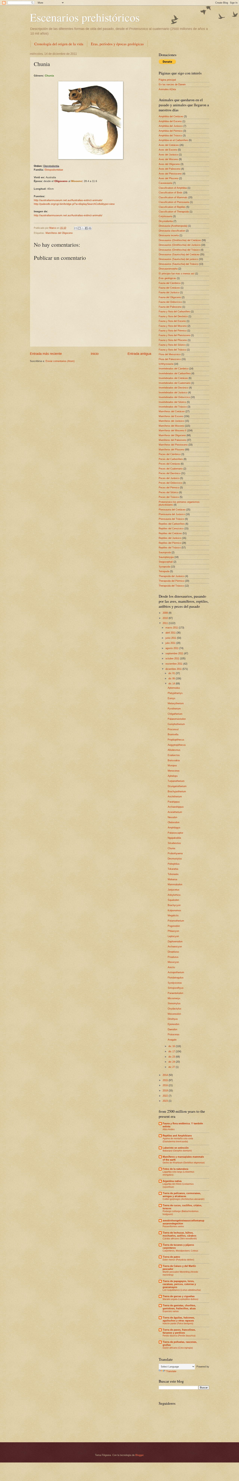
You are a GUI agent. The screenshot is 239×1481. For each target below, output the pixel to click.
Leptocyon (173, 936)
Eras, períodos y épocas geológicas (117, 43)
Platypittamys (175, 693)
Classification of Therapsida (174, 211)
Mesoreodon (174, 1013)
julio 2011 (170, 643)
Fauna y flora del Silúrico (172, 344)
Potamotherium (176, 920)
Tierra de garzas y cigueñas (179, 1296)
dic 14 (172, 683)
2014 (166, 1075)
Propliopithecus (176, 739)
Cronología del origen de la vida (58, 43)
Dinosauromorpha (168, 268)
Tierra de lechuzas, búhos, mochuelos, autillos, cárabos (179, 1234)
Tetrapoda (164, 571)
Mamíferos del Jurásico (171, 421)
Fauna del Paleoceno (170, 306)
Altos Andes (169, 1129)
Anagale (172, 1039)
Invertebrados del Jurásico (173, 392)
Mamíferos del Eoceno (171, 416)
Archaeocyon (175, 946)
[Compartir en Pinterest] (90, 228)
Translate (171, 1371)
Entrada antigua (139, 354)
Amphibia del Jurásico (171, 126)
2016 (166, 1085)
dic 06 (172, 678)
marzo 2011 (172, 627)
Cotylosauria (165, 216)
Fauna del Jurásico (169, 292)
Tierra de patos (171, 1256)
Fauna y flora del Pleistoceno (174, 335)
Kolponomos (174, 910)
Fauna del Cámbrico (169, 283)
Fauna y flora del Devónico (173, 316)
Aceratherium (175, 812)
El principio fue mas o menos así (176, 273)
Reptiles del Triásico (170, 547)
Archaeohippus (176, 806)
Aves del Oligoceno (169, 164)
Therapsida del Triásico (171, 585)
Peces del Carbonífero (171, 459)
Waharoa (172, 879)
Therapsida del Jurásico (171, 576)
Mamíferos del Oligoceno (59, 233)
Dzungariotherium (177, 786)
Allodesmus (174, 750)
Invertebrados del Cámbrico (173, 368)
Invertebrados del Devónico (173, 387)
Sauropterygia (166, 557)
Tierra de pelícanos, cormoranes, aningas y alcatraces (182, 1195)
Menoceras (174, 770)
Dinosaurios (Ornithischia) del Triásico (179, 249)
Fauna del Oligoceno (170, 297)
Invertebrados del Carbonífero (175, 373)
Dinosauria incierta (169, 235)
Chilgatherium (175, 713)
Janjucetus (173, 889)
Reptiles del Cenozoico (171, 528)
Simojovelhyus (176, 987)
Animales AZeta (167, 89)
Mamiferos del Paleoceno (172, 440)
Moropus (172, 765)
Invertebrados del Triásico (173, 406)
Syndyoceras (175, 982)
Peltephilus (174, 863)
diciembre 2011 (173, 669)
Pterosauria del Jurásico (172, 514)
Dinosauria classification (172, 230)
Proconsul (173, 729)
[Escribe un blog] (79, 228)
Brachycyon (174, 905)
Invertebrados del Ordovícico (174, 397)
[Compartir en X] (83, 228)
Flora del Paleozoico (170, 359)
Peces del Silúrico (168, 492)
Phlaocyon (173, 931)
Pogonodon (174, 926)
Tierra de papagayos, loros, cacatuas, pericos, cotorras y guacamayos (179, 1284)
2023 (166, 1100)
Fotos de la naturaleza (175, 1169)
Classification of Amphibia (173, 187)
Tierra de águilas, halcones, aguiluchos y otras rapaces (179, 1319)
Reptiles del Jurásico (170, 538)
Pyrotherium (174, 708)
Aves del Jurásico (168, 154)
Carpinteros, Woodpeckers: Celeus (180, 1250)
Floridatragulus (176, 977)
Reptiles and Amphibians (177, 1135)
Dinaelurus (173, 951)
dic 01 (172, 673)
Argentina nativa (172, 1181)
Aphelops (173, 776)
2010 (166, 618)
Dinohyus (173, 1019)
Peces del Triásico (169, 497)
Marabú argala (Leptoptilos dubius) (180, 1299)
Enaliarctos (174, 755)
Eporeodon (173, 1024)
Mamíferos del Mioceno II (172, 430)
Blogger (139, 1455)
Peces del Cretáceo (169, 463)
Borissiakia (174, 760)
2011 (166, 623)
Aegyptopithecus (177, 744)
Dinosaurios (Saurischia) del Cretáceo (179, 254)
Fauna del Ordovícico (170, 302)
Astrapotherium (176, 972)
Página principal (167, 79)
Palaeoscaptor (175, 832)
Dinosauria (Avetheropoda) (173, 225)
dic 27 (172, 1067)
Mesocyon (173, 962)
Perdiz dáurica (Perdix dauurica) (179, 1335)
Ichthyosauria (166, 363)
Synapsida (164, 566)
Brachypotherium (177, 791)
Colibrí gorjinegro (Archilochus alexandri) (183, 1199)
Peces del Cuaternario (171, 468)
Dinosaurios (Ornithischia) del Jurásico (179, 245)
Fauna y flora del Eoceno (172, 321)
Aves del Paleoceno (169, 168)
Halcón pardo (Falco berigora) (178, 1323)
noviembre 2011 (174, 663)
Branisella (173, 734)
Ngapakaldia (174, 837)
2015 (166, 1080)
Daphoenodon (175, 941)
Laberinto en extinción (176, 1147)
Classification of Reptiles (172, 207)
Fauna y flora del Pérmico (173, 330)
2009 (166, 612)
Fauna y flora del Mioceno (173, 326)
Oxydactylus (174, 1008)
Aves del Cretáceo (169, 145)
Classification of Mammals (173, 197)
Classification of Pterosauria (174, 202)
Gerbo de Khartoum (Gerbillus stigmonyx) (184, 1162)
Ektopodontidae (54, 169)
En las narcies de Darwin (172, 84)
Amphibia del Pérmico (170, 130)
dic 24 (172, 1061)
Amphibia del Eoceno (170, 121)
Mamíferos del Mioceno (171, 425)
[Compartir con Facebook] (86, 228)
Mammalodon (175, 884)
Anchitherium (175, 796)
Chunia (171, 848)
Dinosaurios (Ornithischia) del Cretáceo (180, 240)
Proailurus (173, 957)
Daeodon (172, 1029)
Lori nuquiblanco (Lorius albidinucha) (182, 1290)
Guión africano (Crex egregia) (178, 1348)
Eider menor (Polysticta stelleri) (178, 1259)
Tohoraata (173, 874)
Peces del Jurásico (169, 478)
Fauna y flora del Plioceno (173, 340)
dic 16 (172, 1046)
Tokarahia (173, 869)
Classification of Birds (170, 192)
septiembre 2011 (174, 653)
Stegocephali (166, 561)
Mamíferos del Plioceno (171, 449)
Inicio (95, 354)
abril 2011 (170, 632)
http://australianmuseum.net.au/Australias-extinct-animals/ (68, 200)
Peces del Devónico (169, 473)
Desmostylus (175, 858)
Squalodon (173, 900)
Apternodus (174, 687)
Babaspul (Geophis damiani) (177, 1150)
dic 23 (172, 1056)
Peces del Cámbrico (170, 454)
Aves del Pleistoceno (170, 173)
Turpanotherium (176, 781)
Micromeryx (174, 998)
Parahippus (174, 801)
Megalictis (173, 915)
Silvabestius (174, 843)
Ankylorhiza (174, 895)
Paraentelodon (175, 993)
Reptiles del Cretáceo (170, 533)
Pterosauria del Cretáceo (172, 509)
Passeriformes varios (173, 1226)
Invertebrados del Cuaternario (174, 383)
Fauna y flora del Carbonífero (174, 311)
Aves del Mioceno (168, 159)
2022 (166, 1095)
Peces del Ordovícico (170, 482)
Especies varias (171, 1311)
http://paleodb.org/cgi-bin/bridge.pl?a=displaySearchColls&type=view (74, 204)
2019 (166, 1090)
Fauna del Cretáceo (169, 287)
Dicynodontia (166, 221)
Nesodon (172, 817)
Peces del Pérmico (169, 487)
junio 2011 (171, 638)
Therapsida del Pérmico (171, 580)
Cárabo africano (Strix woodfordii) (180, 1238)
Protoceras (173, 1034)
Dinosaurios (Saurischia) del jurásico (178, 259)
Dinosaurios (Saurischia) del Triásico (178, 264)
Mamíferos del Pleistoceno (173, 444)
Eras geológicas (167, 278)
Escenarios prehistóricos (85, 17)
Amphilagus (174, 827)
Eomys (171, 698)
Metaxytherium (176, 703)
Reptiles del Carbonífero (172, 523)
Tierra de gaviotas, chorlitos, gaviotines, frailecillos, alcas (179, 1307)
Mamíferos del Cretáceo (172, 411)
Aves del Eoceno (168, 149)
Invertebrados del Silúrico (172, 402)
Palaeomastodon (177, 718)
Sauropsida (165, 552)
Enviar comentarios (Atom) (60, 361)
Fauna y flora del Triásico (172, 349)
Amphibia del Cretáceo (171, 116)
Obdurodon (173, 822)
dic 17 (172, 1051)
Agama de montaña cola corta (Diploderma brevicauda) (178, 1140)
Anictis (171, 967)
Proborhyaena (175, 853)
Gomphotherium (176, 724)
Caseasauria (165, 183)
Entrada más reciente (46, 354)
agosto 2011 (172, 648)
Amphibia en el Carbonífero (173, 140)
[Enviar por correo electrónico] (76, 228)
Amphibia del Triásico (170, 135)
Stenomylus (174, 1003)
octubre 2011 (172, 658)
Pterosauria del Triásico (171, 519)
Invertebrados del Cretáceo (173, 378)
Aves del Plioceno (168, 178)
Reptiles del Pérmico (170, 542)
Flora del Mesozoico (170, 354)
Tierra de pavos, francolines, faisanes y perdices (179, 1331)
